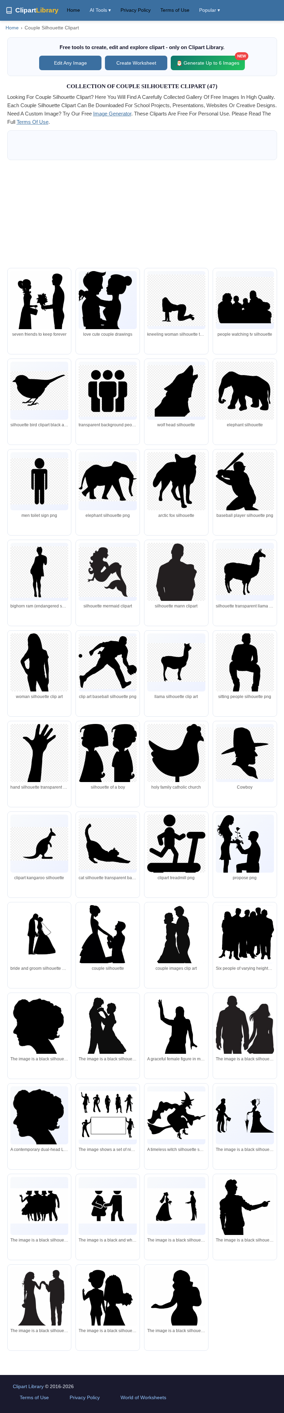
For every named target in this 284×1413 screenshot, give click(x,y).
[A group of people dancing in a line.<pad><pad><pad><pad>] (39, 1206)
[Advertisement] (142, 214)
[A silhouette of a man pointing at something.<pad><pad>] (245, 1232)
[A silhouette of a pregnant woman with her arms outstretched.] (176, 1322)
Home (73, 10)
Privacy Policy (136, 10)
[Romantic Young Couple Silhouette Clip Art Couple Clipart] (39, 321)
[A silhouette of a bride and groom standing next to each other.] (176, 1206)
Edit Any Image (70, 63)
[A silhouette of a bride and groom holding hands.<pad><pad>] (108, 1307)
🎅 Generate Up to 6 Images (210, 61)
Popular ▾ (209, 10)
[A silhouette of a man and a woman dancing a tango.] (108, 1033)
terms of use (32, 122)
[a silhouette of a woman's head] (39, 1033)
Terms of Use (174, 10)
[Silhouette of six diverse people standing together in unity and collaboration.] (245, 934)
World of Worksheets (143, 1397)
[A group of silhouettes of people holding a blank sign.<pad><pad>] (108, 1115)
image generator (112, 114)
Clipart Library (28, 1386)
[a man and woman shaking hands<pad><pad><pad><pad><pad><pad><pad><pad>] (108, 1206)
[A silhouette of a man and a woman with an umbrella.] (245, 1115)
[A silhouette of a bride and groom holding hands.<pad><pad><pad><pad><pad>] (39, 1303)
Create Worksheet (136, 63)
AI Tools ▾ (100, 10)
